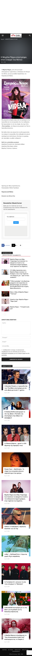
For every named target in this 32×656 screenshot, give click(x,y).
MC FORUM (10, 649)
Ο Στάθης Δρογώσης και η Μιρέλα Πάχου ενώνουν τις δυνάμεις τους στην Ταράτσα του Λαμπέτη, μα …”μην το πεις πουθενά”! (19, 273)
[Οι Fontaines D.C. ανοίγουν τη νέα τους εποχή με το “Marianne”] (16, 573)
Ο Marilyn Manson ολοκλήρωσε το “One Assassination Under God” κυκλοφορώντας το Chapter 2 (15, 637)
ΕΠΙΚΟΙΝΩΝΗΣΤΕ (16, 651)
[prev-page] (2, 314)
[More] (20, 245)
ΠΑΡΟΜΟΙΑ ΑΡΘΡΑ (7, 253)
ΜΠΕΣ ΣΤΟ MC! (25, 649)
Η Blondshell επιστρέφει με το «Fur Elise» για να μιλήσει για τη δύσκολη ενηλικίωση (15, 609)
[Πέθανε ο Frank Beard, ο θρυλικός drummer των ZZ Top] (16, 518)
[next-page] (5, 314)
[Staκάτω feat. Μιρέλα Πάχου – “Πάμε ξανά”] (5, 301)
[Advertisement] (16, 17)
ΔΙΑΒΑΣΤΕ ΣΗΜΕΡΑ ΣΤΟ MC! (11, 39)
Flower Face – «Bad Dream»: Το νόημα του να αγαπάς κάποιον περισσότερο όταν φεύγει (14, 471)
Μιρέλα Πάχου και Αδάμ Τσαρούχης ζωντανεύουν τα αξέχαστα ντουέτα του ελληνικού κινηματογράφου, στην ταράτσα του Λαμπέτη (18, 262)
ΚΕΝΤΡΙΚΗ (4, 649)
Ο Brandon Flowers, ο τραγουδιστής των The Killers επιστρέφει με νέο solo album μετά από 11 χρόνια (15, 388)
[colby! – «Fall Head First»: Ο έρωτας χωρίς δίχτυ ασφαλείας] (16, 545)
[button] (2, 35)
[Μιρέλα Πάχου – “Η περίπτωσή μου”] (5, 308)
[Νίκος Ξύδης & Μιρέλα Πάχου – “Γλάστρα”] (5, 294)
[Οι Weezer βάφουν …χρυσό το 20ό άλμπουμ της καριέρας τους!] (16, 435)
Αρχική (2, 39)
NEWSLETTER (17, 649)
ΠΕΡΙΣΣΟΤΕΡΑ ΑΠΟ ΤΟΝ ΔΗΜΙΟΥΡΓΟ (11, 255)
